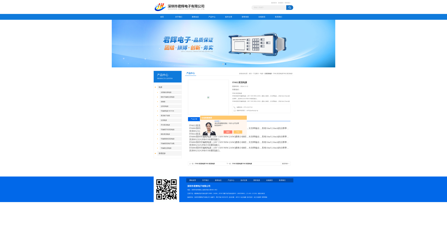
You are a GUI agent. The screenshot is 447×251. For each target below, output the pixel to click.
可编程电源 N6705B (167, 111)
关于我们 (178, 17)
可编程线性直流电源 (167, 139)
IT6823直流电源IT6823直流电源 (242, 163)
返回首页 (274, 3)
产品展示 (256, 73)
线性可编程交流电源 (167, 97)
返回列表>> (285, 163)
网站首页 (192, 180)
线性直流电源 (165, 134)
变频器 (163, 101)
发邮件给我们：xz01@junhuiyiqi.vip (247, 110)
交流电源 (164, 120)
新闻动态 (195, 17)
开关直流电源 (165, 125)
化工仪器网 (257, 197)
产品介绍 (194, 119)
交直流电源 (164, 106)
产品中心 (211, 17)
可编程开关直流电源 (167, 129)
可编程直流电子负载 (167, 143)
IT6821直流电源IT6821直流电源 (205, 163)
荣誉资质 (245, 17)
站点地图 (243, 197)
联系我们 (287, 3)
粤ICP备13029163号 (222, 197)
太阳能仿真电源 (166, 92)
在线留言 (281, 3)
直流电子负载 (165, 115)
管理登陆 (264, 197)
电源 (160, 87)
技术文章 (228, 17)
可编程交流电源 (166, 148)
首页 (162, 17)
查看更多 (162, 153)
